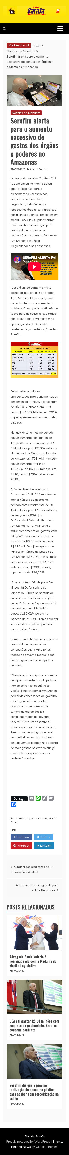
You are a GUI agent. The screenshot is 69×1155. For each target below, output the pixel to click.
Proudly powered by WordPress (28, 1141)
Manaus (42, 818)
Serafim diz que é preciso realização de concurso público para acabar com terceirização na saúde (34, 1092)
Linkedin (45, 845)
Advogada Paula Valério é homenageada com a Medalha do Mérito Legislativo (33, 961)
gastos (33, 818)
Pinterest (22, 845)
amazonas (22, 818)
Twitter (44, 837)
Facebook (22, 837)
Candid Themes (47, 1147)
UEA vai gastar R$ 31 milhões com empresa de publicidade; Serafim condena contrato (34, 1025)
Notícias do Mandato (26, 113)
